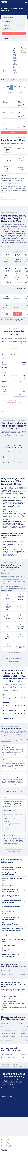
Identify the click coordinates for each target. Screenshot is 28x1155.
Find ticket (7, 152)
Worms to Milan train (7, 1023)
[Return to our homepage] (4, 2)
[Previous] (3, 446)
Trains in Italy (15, 1064)
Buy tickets (14, 80)
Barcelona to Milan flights (9, 999)
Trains (8, 1064)
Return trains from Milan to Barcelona (12, 994)
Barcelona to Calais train (8, 1037)
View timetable (7, 171)
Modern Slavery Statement (8, 1146)
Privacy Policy (5, 1143)
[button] (8, 25)
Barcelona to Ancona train (8, 1033)
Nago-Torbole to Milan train (9, 1030)
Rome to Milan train (6, 1054)
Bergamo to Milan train (7, 1058)
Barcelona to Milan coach (9, 996)
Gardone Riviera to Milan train (9, 1027)
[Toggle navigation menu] (26, 2)
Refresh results (13, 348)
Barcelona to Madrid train (8, 971)
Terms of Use (11, 1140)
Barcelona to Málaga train (8, 974)
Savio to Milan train (6, 1040)
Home (3, 1064)
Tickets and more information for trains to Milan (14, 1008)
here (14, 413)
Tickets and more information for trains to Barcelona (14, 1004)
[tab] (8, 92)
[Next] (24, 87)
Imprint (3, 1140)
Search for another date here (14, 402)
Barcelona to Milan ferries (9, 1001)
